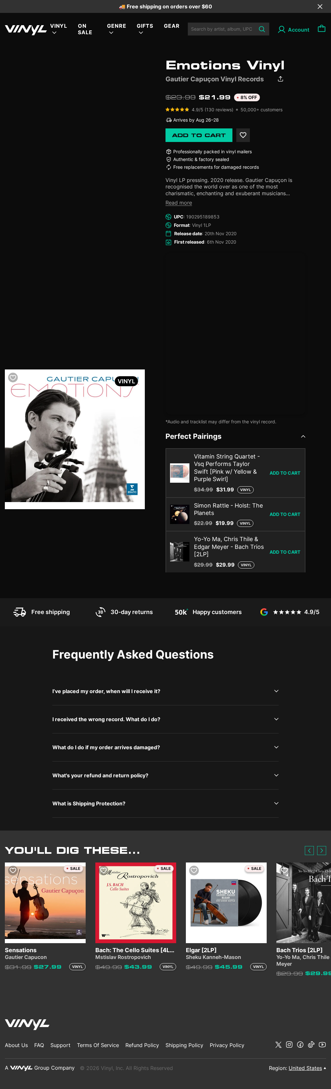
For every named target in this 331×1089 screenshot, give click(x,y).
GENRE (116, 26)
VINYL (59, 26)
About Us (16, 1045)
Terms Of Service (98, 1045)
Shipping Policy (184, 1045)
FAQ (39, 1045)
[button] (309, 850)
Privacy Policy (227, 1045)
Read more (179, 202)
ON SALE (85, 29)
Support (60, 1045)
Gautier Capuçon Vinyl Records (215, 79)
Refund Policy (142, 1045)
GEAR (172, 26)
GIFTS (145, 26)
